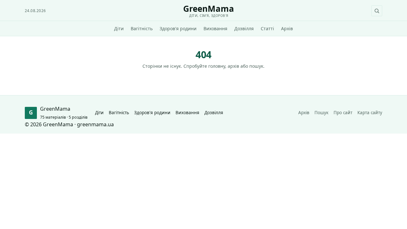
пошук (256, 66)
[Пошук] (376, 10)
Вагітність (142, 28)
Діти (119, 28)
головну (216, 66)
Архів (287, 28)
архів (233, 66)
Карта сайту (369, 112)
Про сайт (343, 112)
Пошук (321, 112)
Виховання (215, 28)
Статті (267, 28)
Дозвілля (244, 28)
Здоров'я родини (178, 28)
